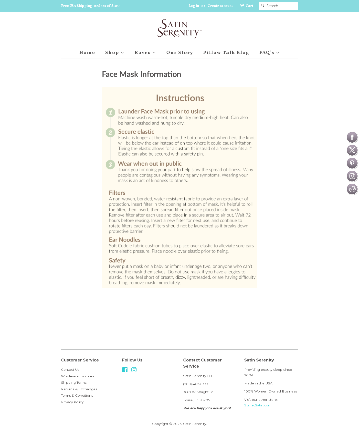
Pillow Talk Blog (226, 52)
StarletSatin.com (257, 405)
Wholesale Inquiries (77, 376)
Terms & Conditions (77, 395)
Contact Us (70, 369)
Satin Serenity (194, 424)
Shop (113, 52)
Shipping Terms (73, 382)
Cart (249, 6)
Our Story (179, 52)
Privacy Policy (72, 402)
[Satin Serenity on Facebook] (125, 371)
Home (87, 52)
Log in (194, 6)
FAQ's (267, 52)
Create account (220, 6)
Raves (143, 52)
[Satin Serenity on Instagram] (134, 371)
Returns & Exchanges (79, 389)
